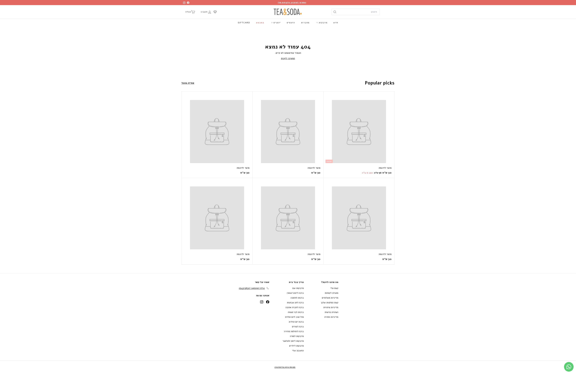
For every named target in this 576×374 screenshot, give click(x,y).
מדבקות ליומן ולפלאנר (293, 340)
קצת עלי (334, 288)
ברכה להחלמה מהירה (294, 331)
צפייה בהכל (188, 83)
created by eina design (285, 367)
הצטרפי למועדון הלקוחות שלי (292, 2)
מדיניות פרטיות (330, 307)
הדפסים (291, 22)
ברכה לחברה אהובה (294, 307)
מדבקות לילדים (296, 345)
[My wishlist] (215, 12)
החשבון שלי (298, 350)
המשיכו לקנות (288, 58)
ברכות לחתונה (297, 297)
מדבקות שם (298, 288)
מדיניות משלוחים (330, 297)
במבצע (260, 22)
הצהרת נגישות (331, 312)
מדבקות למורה (297, 336)
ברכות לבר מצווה (296, 312)
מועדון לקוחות (331, 292)
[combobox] (356, 12)
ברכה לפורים (298, 326)
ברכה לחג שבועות (295, 302)
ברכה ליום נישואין (295, 292)
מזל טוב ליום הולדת (294, 316)
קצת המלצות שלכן (329, 302)
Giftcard (244, 22)
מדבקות (322, 22)
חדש (335, 22)
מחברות (305, 22)
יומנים (277, 22)
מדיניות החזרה (331, 316)
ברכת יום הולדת (296, 321)
